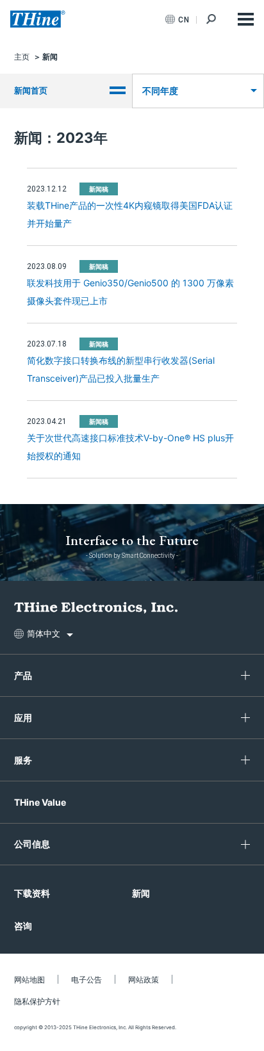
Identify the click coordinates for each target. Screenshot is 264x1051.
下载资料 (32, 893)
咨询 (23, 925)
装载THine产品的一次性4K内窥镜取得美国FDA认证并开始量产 (130, 214)
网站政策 (143, 979)
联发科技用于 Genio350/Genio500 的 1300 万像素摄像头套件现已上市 (130, 291)
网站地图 (29, 979)
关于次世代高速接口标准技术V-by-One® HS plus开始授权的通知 (130, 446)
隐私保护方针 (37, 1001)
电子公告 (86, 979)
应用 (23, 717)
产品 (23, 675)
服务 (23, 759)
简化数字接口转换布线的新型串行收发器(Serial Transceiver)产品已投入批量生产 (121, 369)
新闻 (141, 893)
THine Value (40, 802)
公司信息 (32, 843)
